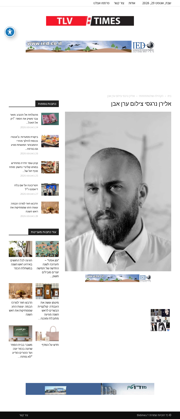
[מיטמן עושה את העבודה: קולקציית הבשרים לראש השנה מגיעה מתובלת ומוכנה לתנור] (47, 291)
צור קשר (119, 3)
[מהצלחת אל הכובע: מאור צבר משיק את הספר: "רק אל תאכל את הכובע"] (50, 119)
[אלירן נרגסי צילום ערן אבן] (118, 270)
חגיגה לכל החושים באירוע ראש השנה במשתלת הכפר (21, 264)
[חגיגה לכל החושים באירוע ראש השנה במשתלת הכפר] (20, 249)
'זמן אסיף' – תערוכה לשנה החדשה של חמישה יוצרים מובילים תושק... (48, 268)
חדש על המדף (50, 344)
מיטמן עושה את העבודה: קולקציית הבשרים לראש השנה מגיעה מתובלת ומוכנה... (48, 310)
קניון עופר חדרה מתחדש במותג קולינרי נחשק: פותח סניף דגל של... (23, 167)
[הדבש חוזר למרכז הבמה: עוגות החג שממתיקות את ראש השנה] (50, 208)
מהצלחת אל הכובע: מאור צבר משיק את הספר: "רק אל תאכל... (24, 118)
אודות (132, 3)
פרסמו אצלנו (102, 3)
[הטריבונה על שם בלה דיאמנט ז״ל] (50, 189)
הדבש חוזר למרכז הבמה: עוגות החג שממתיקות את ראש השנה (24, 207)
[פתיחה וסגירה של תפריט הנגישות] (10, 32)
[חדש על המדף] (47, 333)
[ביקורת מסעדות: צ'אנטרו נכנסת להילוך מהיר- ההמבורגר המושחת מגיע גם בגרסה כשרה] (50, 141)
